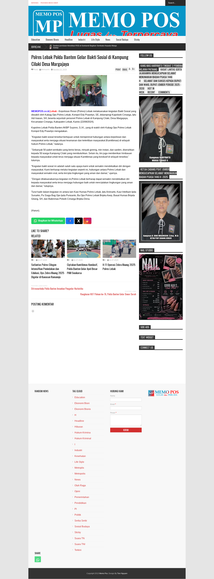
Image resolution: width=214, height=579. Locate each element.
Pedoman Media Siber (49, 3)
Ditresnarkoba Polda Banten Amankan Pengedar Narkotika (57, 288)
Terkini (78, 550)
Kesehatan (80, 456)
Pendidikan (80, 503)
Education (35, 39)
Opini (77, 491)
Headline (68, 39)
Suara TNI (80, 544)
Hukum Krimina (83, 432)
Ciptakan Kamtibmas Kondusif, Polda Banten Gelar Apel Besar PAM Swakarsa (82, 268)
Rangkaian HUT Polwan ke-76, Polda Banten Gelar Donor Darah (108, 294)
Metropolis (45, 70)
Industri (81, 39)
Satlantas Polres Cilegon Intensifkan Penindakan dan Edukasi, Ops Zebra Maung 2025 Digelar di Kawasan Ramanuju (47, 270)
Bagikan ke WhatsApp (50, 220)
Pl (76, 509)
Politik (78, 515)
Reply (35, 70)
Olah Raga (80, 485)
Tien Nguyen (122, 573)
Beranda (34, 3)
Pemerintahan (82, 497)
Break (36, 46)
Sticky (137, 39)
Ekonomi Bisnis (52, 39)
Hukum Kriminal (83, 438)
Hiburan (79, 426)
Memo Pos (103, 573)
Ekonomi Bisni (82, 403)
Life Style (95, 39)
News (108, 39)
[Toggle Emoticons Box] (33, 311)
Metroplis (79, 468)
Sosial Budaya (122, 39)
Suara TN (80, 538)
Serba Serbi (81, 520)
